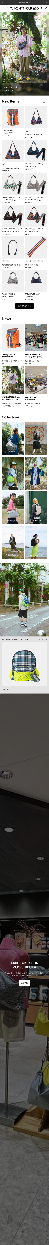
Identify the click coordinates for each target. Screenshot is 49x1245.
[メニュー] (2, 8)
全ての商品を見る (24, 306)
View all (44, 102)
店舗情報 (24, 983)
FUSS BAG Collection (9, 91)
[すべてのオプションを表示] (45, 261)
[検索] (7, 8)
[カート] (46, 8)
